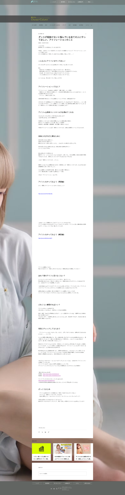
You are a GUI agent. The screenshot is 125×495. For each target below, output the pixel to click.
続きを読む (81, 25)
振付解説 (75, 25)
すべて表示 (91, 440)
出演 (69, 25)
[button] (63, 1)
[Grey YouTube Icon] (54, 490)
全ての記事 (34, 25)
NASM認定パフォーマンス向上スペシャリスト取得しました (62, 458)
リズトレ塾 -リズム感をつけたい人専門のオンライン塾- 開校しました (41, 458)
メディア (64, 25)
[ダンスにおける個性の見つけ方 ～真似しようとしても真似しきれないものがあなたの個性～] (83, 448)
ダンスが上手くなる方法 (55, 25)
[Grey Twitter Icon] (51, 490)
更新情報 (41, 25)
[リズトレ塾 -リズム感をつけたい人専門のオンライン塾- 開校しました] (41, 448)
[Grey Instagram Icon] (57, 490)
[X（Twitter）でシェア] (42, 432)
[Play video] (62, 206)
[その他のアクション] (86, 34)
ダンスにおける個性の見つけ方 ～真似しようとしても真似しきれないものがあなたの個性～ (83, 458)
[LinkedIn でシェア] (45, 432)
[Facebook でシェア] (39, 432)
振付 (46, 25)
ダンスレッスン (42, 427)
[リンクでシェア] (48, 432)
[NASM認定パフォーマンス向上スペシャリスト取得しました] (62, 448)
